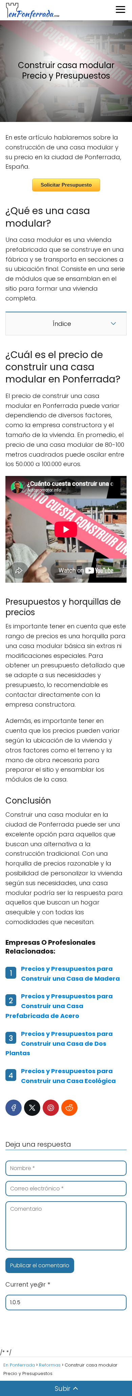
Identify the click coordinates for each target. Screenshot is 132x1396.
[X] (32, 1108)
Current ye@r (27, 1284)
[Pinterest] (51, 1108)
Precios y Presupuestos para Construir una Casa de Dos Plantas (59, 1043)
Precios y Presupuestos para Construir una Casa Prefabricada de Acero (59, 1006)
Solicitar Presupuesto (66, 185)
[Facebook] (13, 1108)
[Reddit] (69, 1108)
